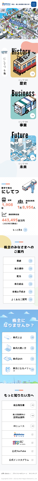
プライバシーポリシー (19, 473)
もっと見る (17, 230)
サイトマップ (33, 473)
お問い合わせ (5, 473)
